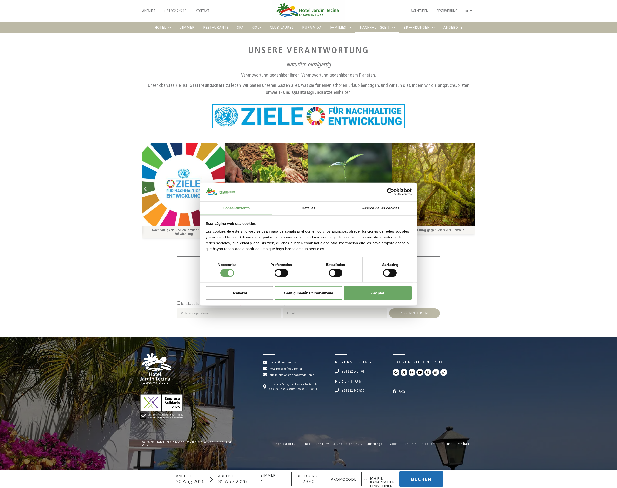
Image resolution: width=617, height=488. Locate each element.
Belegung (306, 476)
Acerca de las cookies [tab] (380, 208)
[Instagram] (412, 372)
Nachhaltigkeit (375, 27)
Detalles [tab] (308, 208)
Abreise (226, 476)
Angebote (453, 27)
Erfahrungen (417, 27)
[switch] (281, 273)
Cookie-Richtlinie (403, 444)
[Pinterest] (427, 372)
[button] (145, 189)
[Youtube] (419, 372)
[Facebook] (396, 372)
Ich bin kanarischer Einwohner (382, 482)
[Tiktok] (443, 372)
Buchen (421, 479)
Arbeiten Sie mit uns (437, 444)
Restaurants (215, 27)
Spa (240, 27)
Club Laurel (282, 27)
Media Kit (465, 444)
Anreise (184, 476)
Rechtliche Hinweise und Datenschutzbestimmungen (345, 444)
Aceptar (377, 293)
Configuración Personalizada (308, 293)
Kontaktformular (288, 444)
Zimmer (187, 27)
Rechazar (239, 293)
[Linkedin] (435, 372)
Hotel (160, 27)
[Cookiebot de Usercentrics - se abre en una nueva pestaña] (390, 191)
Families (338, 27)
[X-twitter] (404, 372)
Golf (256, 27)
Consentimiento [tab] (236, 208)
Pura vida (312, 27)
